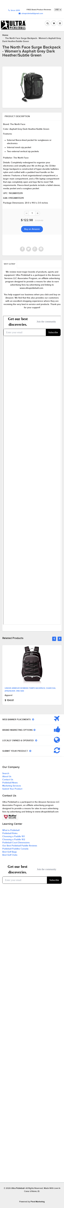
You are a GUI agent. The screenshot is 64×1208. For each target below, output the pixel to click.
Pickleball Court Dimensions (16, 843)
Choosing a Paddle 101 (13, 836)
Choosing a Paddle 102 (13, 839)
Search (5, 773)
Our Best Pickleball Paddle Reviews (19, 846)
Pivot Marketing (38, 1202)
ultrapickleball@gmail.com (32, 14)
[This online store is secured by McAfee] (10, 817)
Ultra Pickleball (18, 1188)
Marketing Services (11, 786)
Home (5, 35)
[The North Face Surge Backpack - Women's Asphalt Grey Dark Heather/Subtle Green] (32, 87)
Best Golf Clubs (9, 855)
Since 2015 (15, 10)
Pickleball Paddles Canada (15, 849)
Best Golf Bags (9, 852)
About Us (6, 776)
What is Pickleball (10, 830)
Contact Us (7, 780)
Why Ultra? (9, 264)
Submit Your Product (12, 789)
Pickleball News (10, 783)
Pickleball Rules (10, 833)
